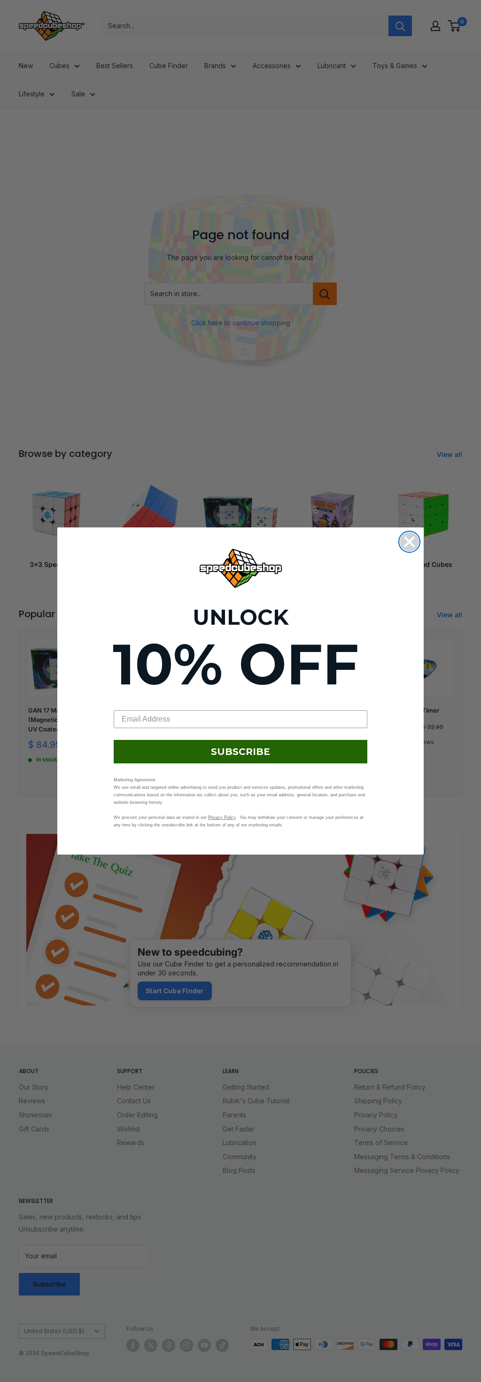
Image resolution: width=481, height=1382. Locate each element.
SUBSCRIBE (240, 751)
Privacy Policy (221, 817)
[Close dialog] (409, 541)
